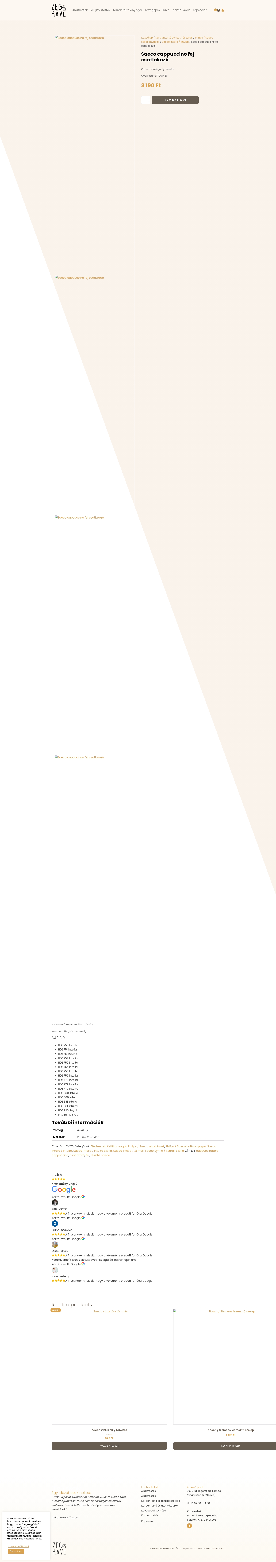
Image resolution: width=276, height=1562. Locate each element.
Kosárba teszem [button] (109, 1445)
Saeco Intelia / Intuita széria (92, 1151)
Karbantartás (149, 1515)
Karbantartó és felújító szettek (160, 1501)
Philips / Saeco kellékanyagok (186, 1146)
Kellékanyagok (117, 1146)
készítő (95, 1155)
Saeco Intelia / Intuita (175, 42)
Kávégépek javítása (153, 1510)
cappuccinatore (207, 1151)
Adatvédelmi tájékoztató (161, 1548)
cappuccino (60, 1155)
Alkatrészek (98, 1146)
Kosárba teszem (175, 99)
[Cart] (217, 10)
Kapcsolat (147, 1521)
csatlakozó (77, 1155)
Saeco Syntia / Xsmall (128, 1151)
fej (87, 1155)
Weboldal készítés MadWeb (210, 1548)
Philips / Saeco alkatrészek (146, 1146)
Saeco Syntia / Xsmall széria (164, 1151)
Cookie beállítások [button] (18, 1546)
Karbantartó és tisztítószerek (173, 37)
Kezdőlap (147, 37)
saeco (105, 1155)
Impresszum (189, 1548)
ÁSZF (178, 1548)
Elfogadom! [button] (16, 1551)
